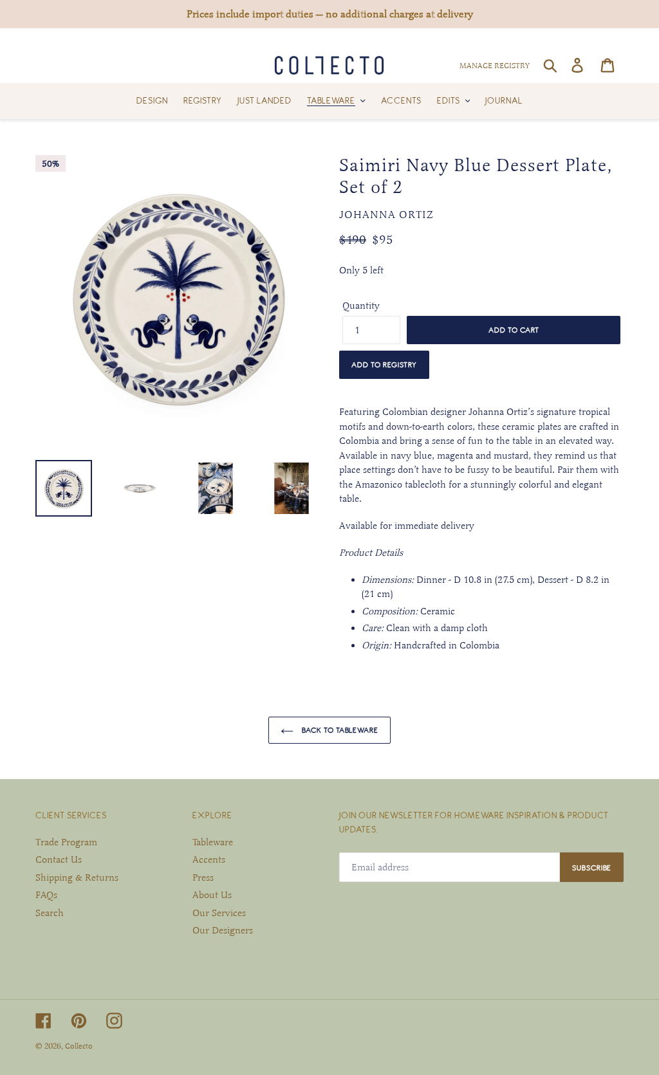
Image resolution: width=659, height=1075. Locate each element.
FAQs (46, 895)
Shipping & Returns (76, 877)
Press (203, 877)
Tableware (212, 842)
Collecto (79, 1046)
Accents (208, 859)
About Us (212, 895)
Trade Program (66, 842)
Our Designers (222, 930)
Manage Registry (494, 65)
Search (49, 913)
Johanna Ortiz (386, 214)
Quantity (361, 305)
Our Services (219, 913)
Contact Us (58, 859)
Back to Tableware (339, 730)
